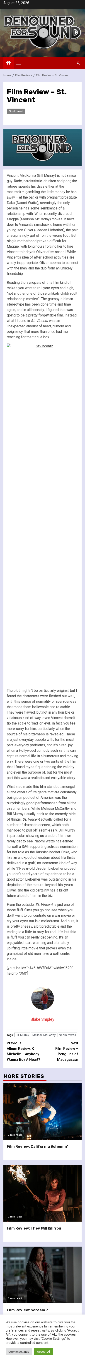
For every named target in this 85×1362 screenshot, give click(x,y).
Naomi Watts (67, 1035)
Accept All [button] (44, 1351)
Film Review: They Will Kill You (34, 1228)
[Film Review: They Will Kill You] (42, 1193)
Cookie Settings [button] (18, 1351)
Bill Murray (22, 1035)
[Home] (8, 63)
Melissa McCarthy (44, 1035)
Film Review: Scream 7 (27, 1310)
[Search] (78, 63)
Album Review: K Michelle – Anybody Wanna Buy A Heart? (23, 1051)
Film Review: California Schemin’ (37, 1146)
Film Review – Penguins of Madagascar (66, 1051)
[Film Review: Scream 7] (42, 1275)
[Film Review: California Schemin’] (42, 1111)
